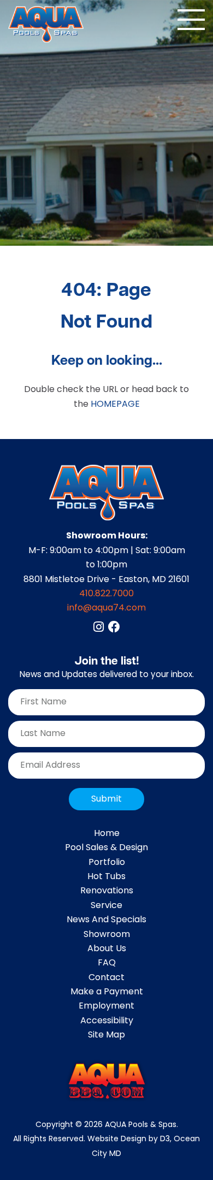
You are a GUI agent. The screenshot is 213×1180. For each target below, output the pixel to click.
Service (106, 906)
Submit (106, 799)
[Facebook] (114, 627)
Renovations (106, 891)
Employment (106, 1006)
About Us (106, 949)
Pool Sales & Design (106, 848)
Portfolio (106, 863)
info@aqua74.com (106, 608)
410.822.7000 (106, 594)
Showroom (107, 935)
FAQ (107, 963)
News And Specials (106, 920)
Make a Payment (106, 992)
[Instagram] (98, 627)
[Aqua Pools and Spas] (46, 24)
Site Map (106, 1035)
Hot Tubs (106, 877)
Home (107, 834)
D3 (165, 1139)
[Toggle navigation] (191, 19)
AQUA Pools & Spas (140, 1125)
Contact (106, 978)
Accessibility (106, 1021)
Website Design (116, 1139)
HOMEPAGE (115, 405)
